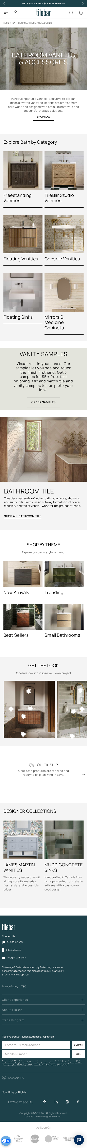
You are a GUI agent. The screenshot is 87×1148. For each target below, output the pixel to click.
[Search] (71, 13)
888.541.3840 (13, 950)
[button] (13, 1078)
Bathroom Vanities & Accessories (32, 22)
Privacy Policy (10, 986)
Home (6, 22)
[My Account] (16, 11)
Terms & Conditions (48, 1065)
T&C (23, 986)
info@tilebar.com (16, 957)
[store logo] (43, 12)
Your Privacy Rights (14, 1092)
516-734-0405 (15, 942)
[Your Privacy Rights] (6, 1141)
